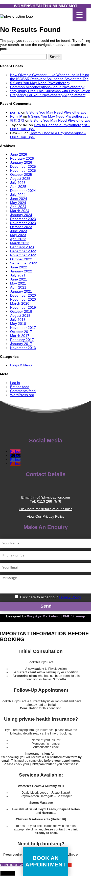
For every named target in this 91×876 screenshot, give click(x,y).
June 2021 (18, 279)
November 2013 (23, 348)
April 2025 (18, 187)
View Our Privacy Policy (45, 516)
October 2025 (21, 174)
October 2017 (21, 332)
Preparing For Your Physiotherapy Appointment (47, 95)
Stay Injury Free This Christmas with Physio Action (50, 91)
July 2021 (18, 275)
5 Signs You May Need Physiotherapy (40, 83)
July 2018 (18, 320)
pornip (15, 112)
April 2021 (18, 287)
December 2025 (23, 166)
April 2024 (18, 207)
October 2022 (21, 259)
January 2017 (21, 344)
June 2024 (18, 199)
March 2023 (19, 243)
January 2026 (21, 162)
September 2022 (23, 263)
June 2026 (18, 154)
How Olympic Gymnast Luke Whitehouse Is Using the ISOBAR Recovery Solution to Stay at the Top (49, 77)
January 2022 (21, 271)
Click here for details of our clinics (45, 509)
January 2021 (21, 291)
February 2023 (22, 247)
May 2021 (18, 283)
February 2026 (22, 158)
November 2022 (23, 255)
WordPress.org (22, 395)
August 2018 (20, 315)
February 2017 (22, 340)
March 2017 (19, 336)
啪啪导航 (17, 120)
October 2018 (21, 311)
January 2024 (21, 215)
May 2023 (18, 235)
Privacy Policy (70, 597)
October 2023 (21, 227)
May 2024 (18, 203)
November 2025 (23, 170)
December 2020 (23, 295)
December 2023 (23, 219)
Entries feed (19, 387)
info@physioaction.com (51, 497)
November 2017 (23, 328)
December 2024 (23, 191)
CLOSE (7, 873)
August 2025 (20, 179)
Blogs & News (21, 365)
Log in (15, 383)
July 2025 (18, 183)
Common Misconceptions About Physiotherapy (47, 87)
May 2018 (18, 324)
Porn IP (16, 116)
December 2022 (23, 251)
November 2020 (23, 299)
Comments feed (23, 391)
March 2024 (19, 211)
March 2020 (19, 303)
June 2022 (18, 267)
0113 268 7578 (49, 501)
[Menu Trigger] (79, 14)
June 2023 (18, 231)
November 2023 (23, 223)
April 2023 (18, 239)
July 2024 (18, 195)
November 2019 (23, 307)
